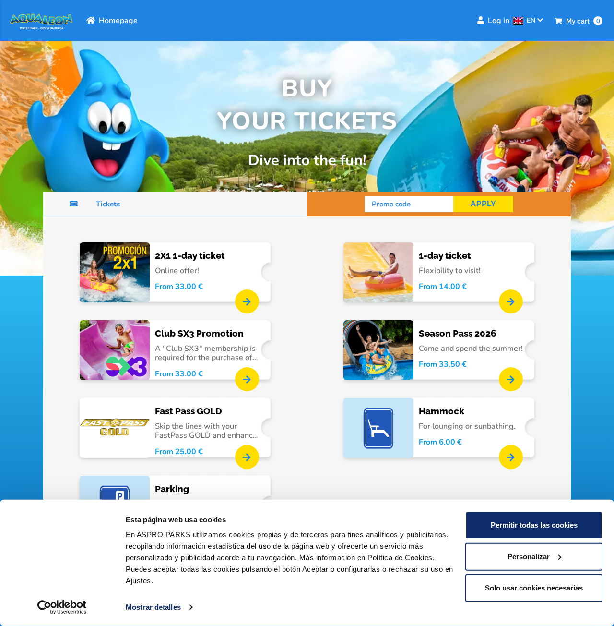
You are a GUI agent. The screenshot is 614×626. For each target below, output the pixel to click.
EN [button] (532, 20)
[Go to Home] (41, 20)
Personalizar (529, 556)
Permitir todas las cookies (534, 525)
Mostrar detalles (153, 607)
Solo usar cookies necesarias (534, 588)
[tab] (175, 204)
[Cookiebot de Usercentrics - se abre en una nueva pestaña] (62, 607)
